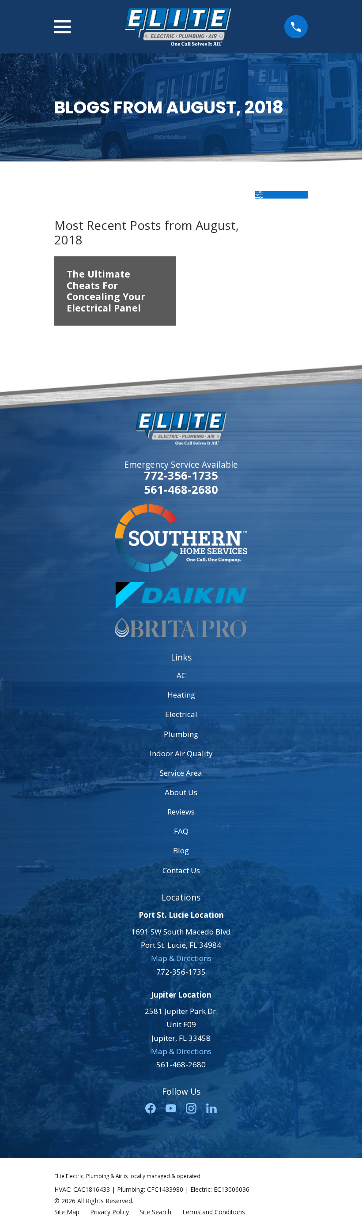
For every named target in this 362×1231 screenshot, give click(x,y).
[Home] (177, 27)
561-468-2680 (181, 489)
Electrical (181, 714)
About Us (181, 792)
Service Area (181, 773)
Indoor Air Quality (181, 753)
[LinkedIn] (211, 1108)
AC (181, 675)
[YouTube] (171, 1108)
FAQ (181, 831)
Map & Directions (181, 958)
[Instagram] (191, 1108)
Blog (181, 850)
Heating (181, 695)
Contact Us (181, 870)
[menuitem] (66, 1211)
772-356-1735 (181, 475)
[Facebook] (150, 1108)
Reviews (181, 812)
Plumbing (181, 734)
